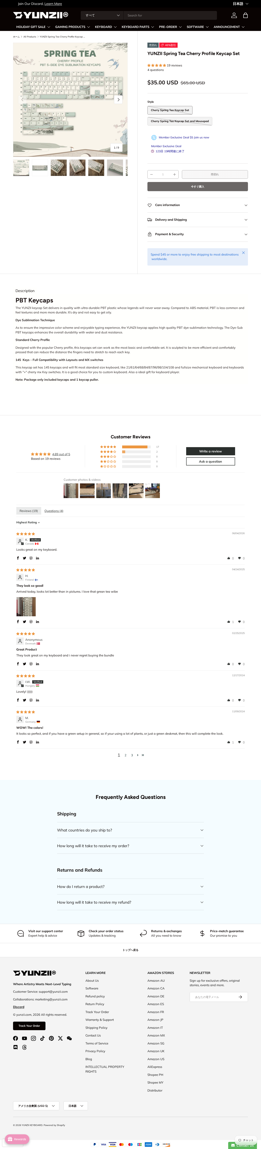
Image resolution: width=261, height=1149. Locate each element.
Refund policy (95, 996)
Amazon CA (156, 988)
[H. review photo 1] (26, 606)
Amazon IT (155, 1028)
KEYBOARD (103, 27)
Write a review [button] (210, 451)
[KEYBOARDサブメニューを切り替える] (115, 26)
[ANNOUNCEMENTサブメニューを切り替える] (243, 26)
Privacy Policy (95, 1051)
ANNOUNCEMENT (227, 27)
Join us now (201, 137)
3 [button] (132, 755)
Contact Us (93, 1035)
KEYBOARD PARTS (135, 27)
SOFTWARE (195, 27)
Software (91, 988)
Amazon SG (155, 1043)
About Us (92, 980)
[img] (25, 534)
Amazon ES (155, 1004)
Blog (88, 1059)
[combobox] (149, 15)
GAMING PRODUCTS (70, 27)
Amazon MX (156, 1035)
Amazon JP (155, 1020)
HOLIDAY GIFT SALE (30, 27)
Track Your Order (29, 1025)
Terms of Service (96, 1043)
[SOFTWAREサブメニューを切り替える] (207, 26)
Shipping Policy (96, 1028)
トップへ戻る (130, 950)
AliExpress (154, 1067)
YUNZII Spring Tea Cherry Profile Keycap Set (63, 36)
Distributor (154, 1090)
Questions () (53, 511)
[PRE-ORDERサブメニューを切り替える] (180, 26)
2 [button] (125, 755)
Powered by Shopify (54, 1125)
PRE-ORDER (168, 27)
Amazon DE (155, 996)
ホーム (16, 36)
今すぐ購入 (197, 186)
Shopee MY (155, 1082)
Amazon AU (156, 980)
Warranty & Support (99, 1020)
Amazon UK (156, 1051)
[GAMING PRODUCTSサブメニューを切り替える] (88, 26)
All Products (29, 36)
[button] (245, 15)
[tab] (25, 291)
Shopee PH (155, 1075)
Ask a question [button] (210, 461)
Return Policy (94, 1004)
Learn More (48, 3)
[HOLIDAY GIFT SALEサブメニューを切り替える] (48, 26)
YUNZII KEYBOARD (32, 1125)
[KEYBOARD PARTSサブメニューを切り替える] (152, 26)
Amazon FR (155, 1012)
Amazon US (155, 1059)
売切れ (215, 174)
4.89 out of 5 (61, 454)
